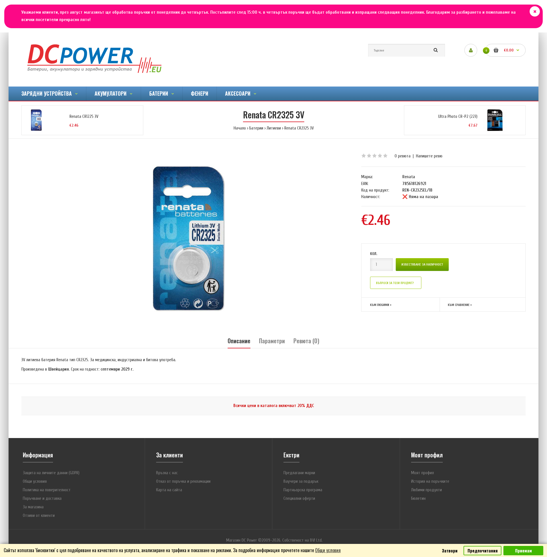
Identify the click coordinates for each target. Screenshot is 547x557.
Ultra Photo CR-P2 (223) (457, 116)
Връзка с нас (167, 472)
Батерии (256, 128)
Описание (239, 340)
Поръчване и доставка (42, 498)
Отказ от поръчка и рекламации (183, 481)
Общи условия (35, 481)
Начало (240, 128)
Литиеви (274, 128)
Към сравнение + (460, 305)
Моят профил (422, 472)
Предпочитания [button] (483, 551)
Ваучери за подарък (300, 481)
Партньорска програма (302, 490)
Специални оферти (299, 498)
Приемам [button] (523, 551)
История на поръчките (430, 481)
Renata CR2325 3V (299, 128)
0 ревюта (403, 156)
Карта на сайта (169, 490)
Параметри (272, 340)
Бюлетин (418, 498)
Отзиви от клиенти (39, 515)
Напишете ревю (429, 156)
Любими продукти (426, 490)
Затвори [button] (450, 551)
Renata (408, 176)
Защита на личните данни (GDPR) (51, 472)
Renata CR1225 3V (84, 116)
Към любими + (380, 305)
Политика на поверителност (47, 490)
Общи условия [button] (328, 550)
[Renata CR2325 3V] (188, 238)
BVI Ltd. (316, 540)
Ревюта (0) (306, 340)
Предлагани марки (299, 472)
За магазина (33, 507)
